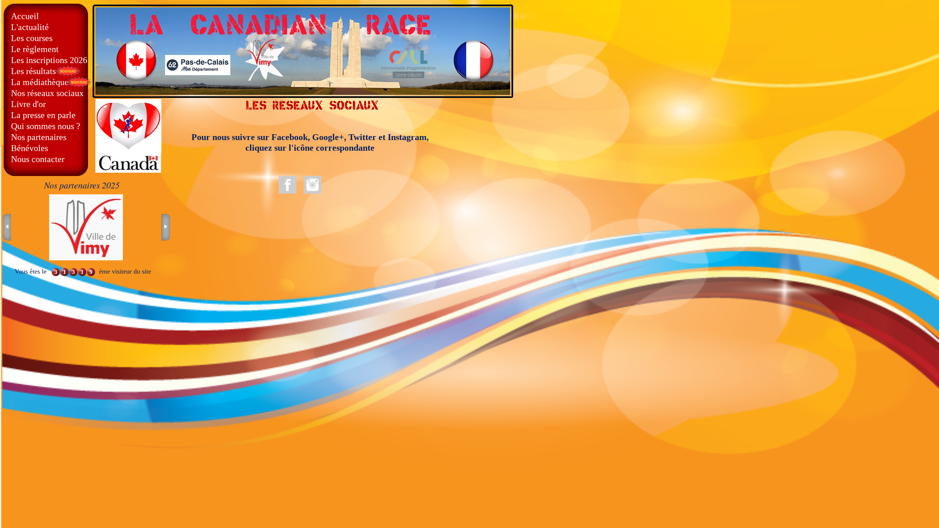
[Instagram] (312, 185)
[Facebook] (287, 185)
